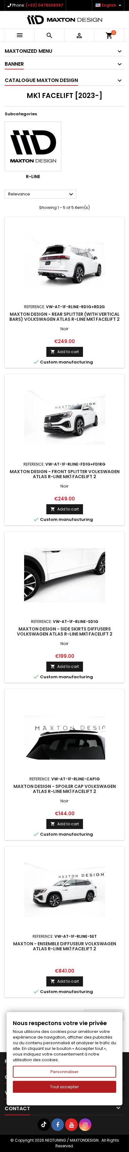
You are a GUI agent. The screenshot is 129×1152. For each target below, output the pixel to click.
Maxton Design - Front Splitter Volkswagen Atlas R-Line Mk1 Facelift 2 (65, 474)
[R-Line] (33, 146)
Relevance (41, 194)
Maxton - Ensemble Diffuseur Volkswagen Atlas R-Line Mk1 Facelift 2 (64, 946)
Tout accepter (64, 1087)
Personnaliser (64, 1072)
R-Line (33, 176)
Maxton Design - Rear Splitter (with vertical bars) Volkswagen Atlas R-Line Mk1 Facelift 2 (64, 316)
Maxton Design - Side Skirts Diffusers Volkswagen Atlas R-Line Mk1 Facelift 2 (64, 631)
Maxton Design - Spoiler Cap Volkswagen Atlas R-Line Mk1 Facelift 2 (64, 788)
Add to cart (64, 351)
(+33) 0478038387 (44, 5)
